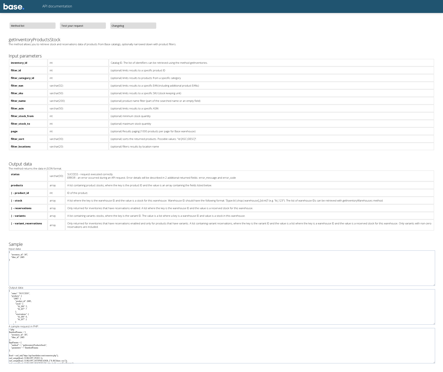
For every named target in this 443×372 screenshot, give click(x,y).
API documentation (57, 6)
